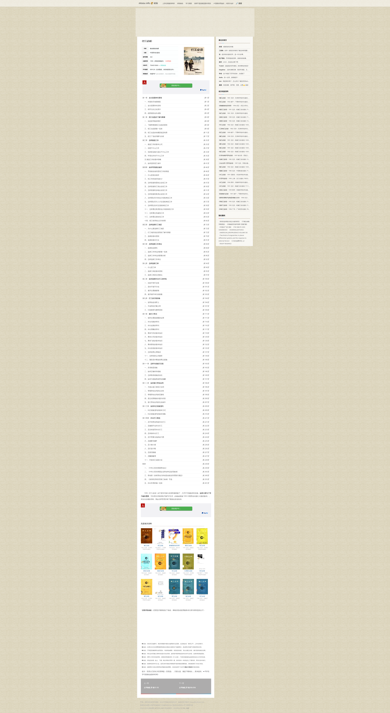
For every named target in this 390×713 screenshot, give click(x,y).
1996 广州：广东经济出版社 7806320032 (236, 209)
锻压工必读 (188, 545)
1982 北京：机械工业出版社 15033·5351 (236, 159)
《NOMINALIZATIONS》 (237, 230)
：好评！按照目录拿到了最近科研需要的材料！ (236, 50)
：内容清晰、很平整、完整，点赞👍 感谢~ (234, 85)
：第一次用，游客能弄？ (228, 77)
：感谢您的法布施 (226, 47)
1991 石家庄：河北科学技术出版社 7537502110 (238, 175)
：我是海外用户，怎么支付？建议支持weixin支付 (236, 81)
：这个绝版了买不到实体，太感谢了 (232, 73)
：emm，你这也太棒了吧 (228, 62)
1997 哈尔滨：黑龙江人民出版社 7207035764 (240, 155)
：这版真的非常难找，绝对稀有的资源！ (234, 66)
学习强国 (189, 3)
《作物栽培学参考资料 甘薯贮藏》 (237, 224)
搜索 (240, 3)
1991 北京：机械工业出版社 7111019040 (236, 186)
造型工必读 (160, 571)
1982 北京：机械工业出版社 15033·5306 (235, 167)
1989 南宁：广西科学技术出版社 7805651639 (237, 132)
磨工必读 (174, 596)
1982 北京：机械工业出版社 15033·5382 (236, 121)
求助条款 (180, 3)
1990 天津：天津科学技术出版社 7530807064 (237, 136)
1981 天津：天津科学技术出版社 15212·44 (236, 98)
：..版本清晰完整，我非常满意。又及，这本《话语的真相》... (241, 70)
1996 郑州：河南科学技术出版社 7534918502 (237, 182)
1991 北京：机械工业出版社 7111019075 (236, 109)
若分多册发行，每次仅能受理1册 (166, 74)
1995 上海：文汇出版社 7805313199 (235, 178)
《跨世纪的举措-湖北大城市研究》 (229, 221)
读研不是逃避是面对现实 (202, 3)
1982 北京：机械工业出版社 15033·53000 (236, 125)
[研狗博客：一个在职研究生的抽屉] (148, 3)
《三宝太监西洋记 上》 (238, 241)
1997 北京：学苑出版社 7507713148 (238, 163)
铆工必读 (146, 545)
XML (184, 708)
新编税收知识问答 (174, 545)
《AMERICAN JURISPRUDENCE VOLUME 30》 (233, 233)
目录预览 (168, 61)
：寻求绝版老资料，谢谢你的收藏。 (233, 58)
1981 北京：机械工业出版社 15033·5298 (235, 148)
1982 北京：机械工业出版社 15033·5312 (235, 144)
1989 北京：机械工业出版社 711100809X (236, 117)
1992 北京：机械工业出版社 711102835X (236, 205)
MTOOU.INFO (160, 708)
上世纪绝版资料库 (168, 3)
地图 (187, 708)
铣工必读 (188, 596)
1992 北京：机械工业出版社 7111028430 (236, 201)
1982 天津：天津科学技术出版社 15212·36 (237, 129)
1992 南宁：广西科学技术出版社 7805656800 (237, 102)
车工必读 (174, 571)
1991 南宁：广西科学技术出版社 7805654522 (238, 194)
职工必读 (160, 545)
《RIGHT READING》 (225, 244)
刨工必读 (160, 596)
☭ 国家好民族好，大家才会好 (223, 3)
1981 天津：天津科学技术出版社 (233, 113)
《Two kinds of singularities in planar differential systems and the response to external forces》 (232, 238)
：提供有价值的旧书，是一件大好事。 (232, 54)
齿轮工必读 (146, 571)
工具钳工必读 (188, 571)
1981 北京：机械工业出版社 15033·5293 (235, 140)
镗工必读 (202, 596)
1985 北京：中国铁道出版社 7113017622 (236, 171)
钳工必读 (202, 545)
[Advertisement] (195, 22)
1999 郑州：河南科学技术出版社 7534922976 (238, 190)
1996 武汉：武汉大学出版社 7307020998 (238, 106)
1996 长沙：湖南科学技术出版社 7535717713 (244, 198)
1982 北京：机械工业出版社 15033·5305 (235, 152)
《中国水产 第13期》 (225, 227)
